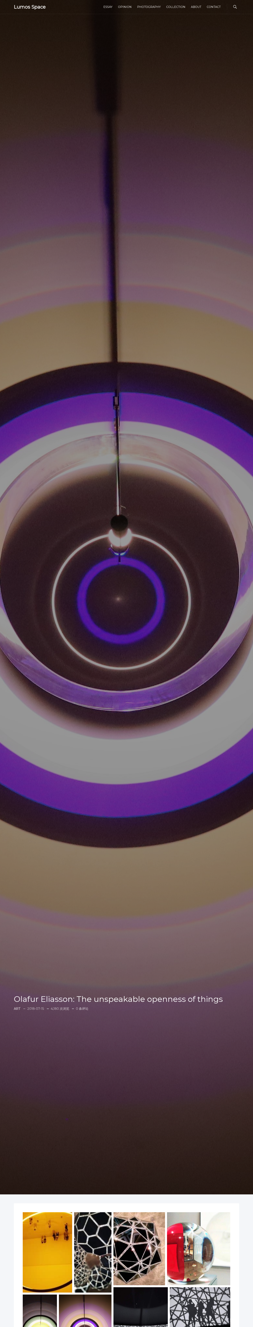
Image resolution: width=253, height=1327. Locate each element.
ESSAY (107, 7)
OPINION (125, 7)
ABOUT (196, 7)
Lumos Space (30, 7)
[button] (47, 1252)
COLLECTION (175, 7)
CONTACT (214, 7)
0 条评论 (82, 1009)
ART (17, 1009)
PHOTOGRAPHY (149, 7)
